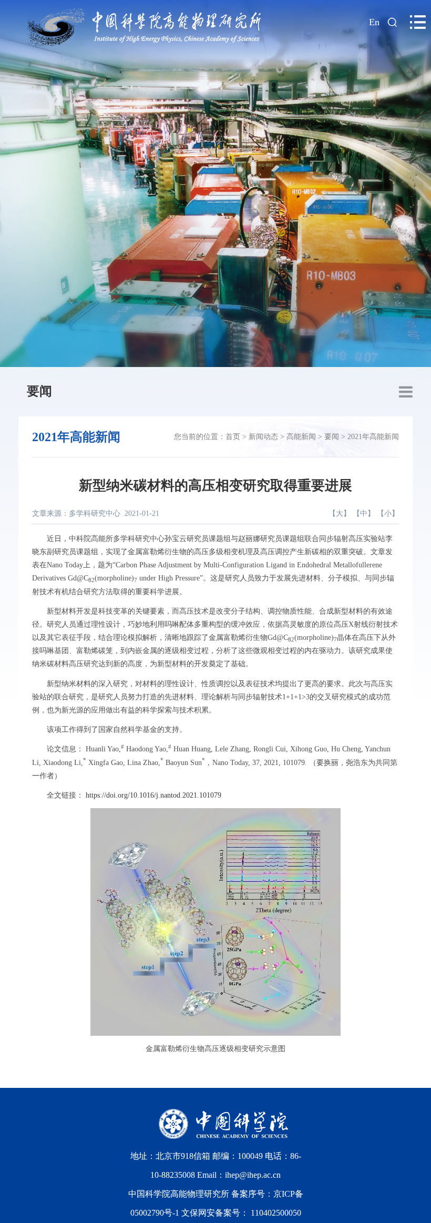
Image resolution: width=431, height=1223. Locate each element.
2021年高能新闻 (373, 437)
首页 (232, 437)
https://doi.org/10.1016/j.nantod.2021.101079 (153, 795)
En (374, 22)
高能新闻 (301, 437)
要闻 (39, 391)
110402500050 (276, 1212)
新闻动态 (263, 437)
